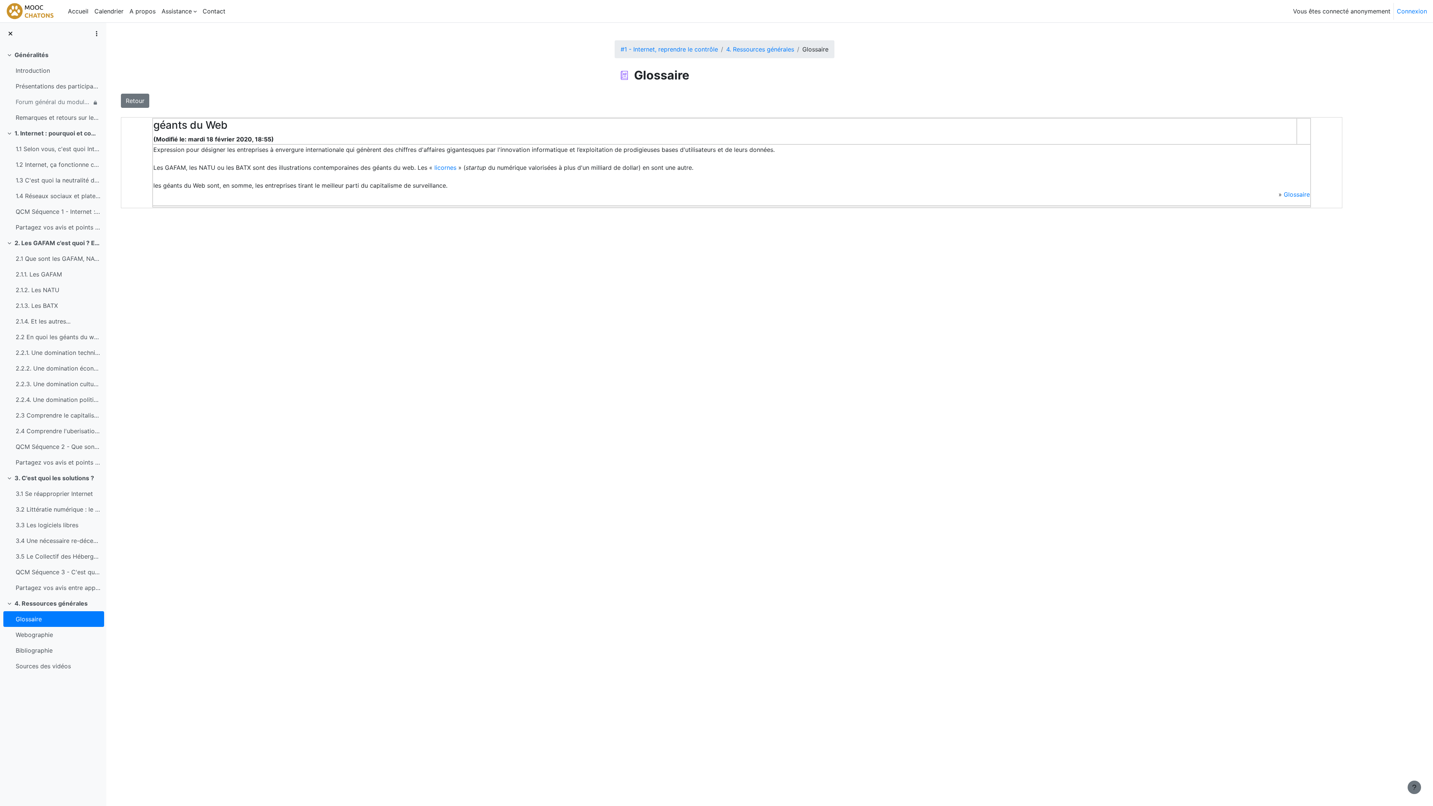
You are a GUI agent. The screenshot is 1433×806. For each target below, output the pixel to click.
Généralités (32, 55)
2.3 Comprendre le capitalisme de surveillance (58, 415)
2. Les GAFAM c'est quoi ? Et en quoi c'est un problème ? (58, 243)
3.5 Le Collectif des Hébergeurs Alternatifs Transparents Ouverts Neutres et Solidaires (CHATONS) (58, 556)
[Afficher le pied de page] (1414, 787)
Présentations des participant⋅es (58, 86)
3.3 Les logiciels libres (47, 525)
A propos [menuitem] (142, 11)
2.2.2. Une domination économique (58, 368)
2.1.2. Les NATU (37, 290)
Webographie (34, 634)
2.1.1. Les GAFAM (39, 274)
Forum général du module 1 (53, 102)
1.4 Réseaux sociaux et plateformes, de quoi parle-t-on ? (58, 196)
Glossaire (29, 619)
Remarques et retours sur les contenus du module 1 (58, 117)
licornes (445, 167)
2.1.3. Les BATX (37, 305)
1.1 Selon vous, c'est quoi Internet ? (58, 149)
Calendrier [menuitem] (109, 11)
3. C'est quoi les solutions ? (54, 478)
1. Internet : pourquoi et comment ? (58, 133)
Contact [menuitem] (214, 11)
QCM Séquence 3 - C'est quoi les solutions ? (58, 572)
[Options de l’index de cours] (96, 33)
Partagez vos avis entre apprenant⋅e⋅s (58, 587)
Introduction (33, 70)
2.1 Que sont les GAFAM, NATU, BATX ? (58, 258)
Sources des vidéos (43, 666)
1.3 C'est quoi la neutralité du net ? (58, 180)
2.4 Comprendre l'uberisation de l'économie (58, 431)
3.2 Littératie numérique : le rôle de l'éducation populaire (58, 509)
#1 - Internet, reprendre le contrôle (669, 49)
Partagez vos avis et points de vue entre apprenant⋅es (58, 227)
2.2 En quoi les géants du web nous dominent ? (58, 337)
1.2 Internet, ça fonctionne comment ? (58, 164)
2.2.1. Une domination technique (58, 352)
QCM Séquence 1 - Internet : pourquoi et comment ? (58, 211)
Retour (135, 100)
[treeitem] (53, 86)
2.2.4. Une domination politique (58, 399)
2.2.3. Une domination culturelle (58, 384)
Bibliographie (34, 650)
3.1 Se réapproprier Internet (54, 493)
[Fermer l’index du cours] (10, 33)
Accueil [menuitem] (78, 11)
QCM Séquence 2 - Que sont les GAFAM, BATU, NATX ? (58, 446)
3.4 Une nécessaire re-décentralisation (58, 540)
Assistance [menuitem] (177, 11)
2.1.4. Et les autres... (43, 321)
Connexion (1412, 11)
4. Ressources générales (51, 603)
